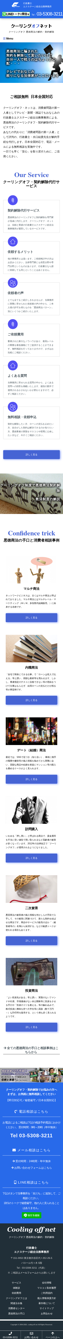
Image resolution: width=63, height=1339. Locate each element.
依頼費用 (16, 1293)
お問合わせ (47, 1313)
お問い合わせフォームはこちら (33, 1167)
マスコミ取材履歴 (46, 1288)
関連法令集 (16, 1303)
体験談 (16, 1288)
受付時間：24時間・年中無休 (33, 1161)
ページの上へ (53, 1337)
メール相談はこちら (34, 1150)
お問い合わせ (31, 1337)
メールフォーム (28, 1272)
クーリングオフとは (16, 1298)
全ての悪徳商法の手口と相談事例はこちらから (32, 1050)
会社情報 (46, 1282)
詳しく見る (31, 454)
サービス (16, 1282)
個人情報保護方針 (46, 1298)
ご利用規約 (47, 1293)
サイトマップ (47, 1308)
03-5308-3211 (10, 1337)
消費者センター (16, 1308)
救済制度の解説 (48, 499)
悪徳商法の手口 (16, 1313)
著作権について (46, 1303)
